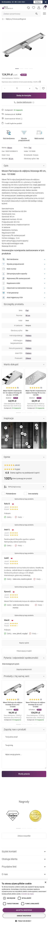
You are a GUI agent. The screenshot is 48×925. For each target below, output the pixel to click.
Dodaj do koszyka (24, 95)
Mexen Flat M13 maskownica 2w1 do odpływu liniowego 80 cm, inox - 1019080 (12, 393)
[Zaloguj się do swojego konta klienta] (39, 8)
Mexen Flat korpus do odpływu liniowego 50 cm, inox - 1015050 (12, 705)
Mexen (9, 148)
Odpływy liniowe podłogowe (16, 19)
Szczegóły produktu (14, 304)
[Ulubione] (33, 8)
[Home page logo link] (7, 7)
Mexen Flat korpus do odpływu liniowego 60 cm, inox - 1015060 (35, 705)
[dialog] (24, 902)
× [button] (45, 882)
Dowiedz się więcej (27, 894)
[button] (44, 8)
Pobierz (28, 335)
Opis (6, 165)
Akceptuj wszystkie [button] (24, 910)
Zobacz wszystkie (24, 836)
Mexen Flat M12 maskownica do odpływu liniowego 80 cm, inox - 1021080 (36, 393)
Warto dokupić (11, 364)
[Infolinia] (28, 8)
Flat (30, 148)
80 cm (11, 159)
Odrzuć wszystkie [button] (24, 916)
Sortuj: (10, 487)
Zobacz (38, 2)
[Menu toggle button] (44, 13)
